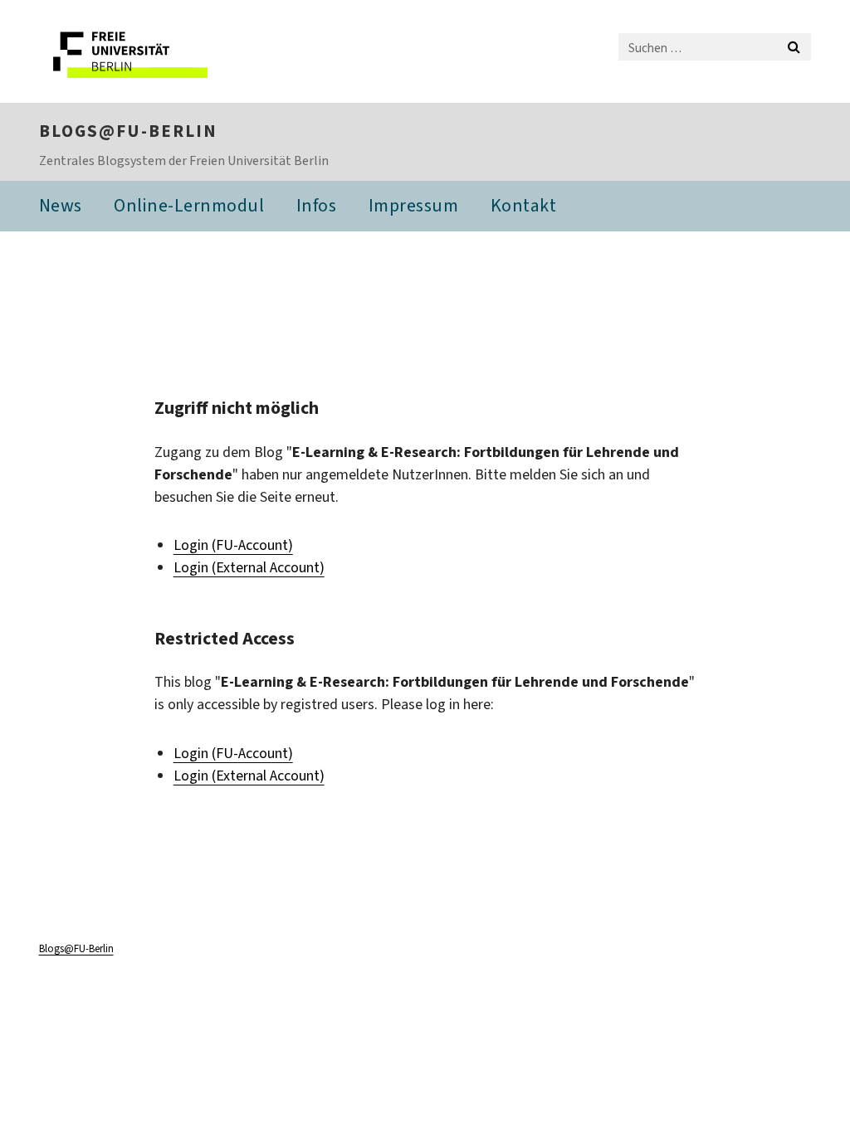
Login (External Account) (249, 567)
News (60, 205)
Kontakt (524, 205)
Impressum (414, 205)
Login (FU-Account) (233, 545)
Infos (316, 205)
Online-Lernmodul (189, 205)
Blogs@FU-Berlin (128, 131)
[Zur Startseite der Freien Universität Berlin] (149, 51)
